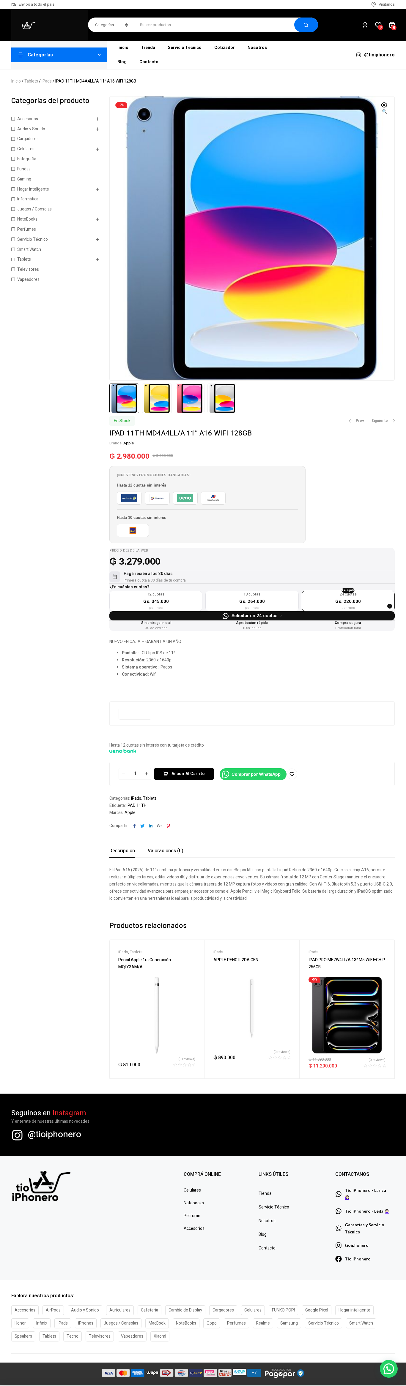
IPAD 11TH (137, 805)
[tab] (122, 850)
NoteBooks (27, 219)
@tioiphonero (54, 1134)
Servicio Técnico (32, 239)
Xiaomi (160, 1336)
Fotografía (26, 159)
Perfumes (26, 229)
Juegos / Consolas (34, 209)
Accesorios (27, 119)
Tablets (31, 81)
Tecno (72, 1336)
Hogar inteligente (33, 189)
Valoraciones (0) (165, 850)
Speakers (23, 1336)
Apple (128, 443)
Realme (263, 1323)
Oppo (212, 1323)
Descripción (122, 850)
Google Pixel (316, 1310)
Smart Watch (29, 249)
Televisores (28, 269)
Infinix (41, 1323)
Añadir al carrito (188, 774)
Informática (27, 199)
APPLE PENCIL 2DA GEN (235, 960)
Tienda (265, 1193)
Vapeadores (28, 279)
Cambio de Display (185, 1310)
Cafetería (149, 1310)
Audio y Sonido (31, 129)
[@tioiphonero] (17, 1135)
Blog (263, 1234)
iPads (47, 81)
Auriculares (119, 1310)
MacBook (157, 1323)
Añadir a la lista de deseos (292, 774)
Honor (20, 1323)
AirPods (53, 1310)
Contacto (267, 1248)
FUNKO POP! (283, 1310)
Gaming (24, 179)
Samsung (289, 1323)
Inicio (16, 81)
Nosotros (267, 1221)
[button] (384, 108)
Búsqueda (306, 25)
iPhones (85, 1323)
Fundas (24, 169)
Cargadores (28, 139)
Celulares (25, 149)
